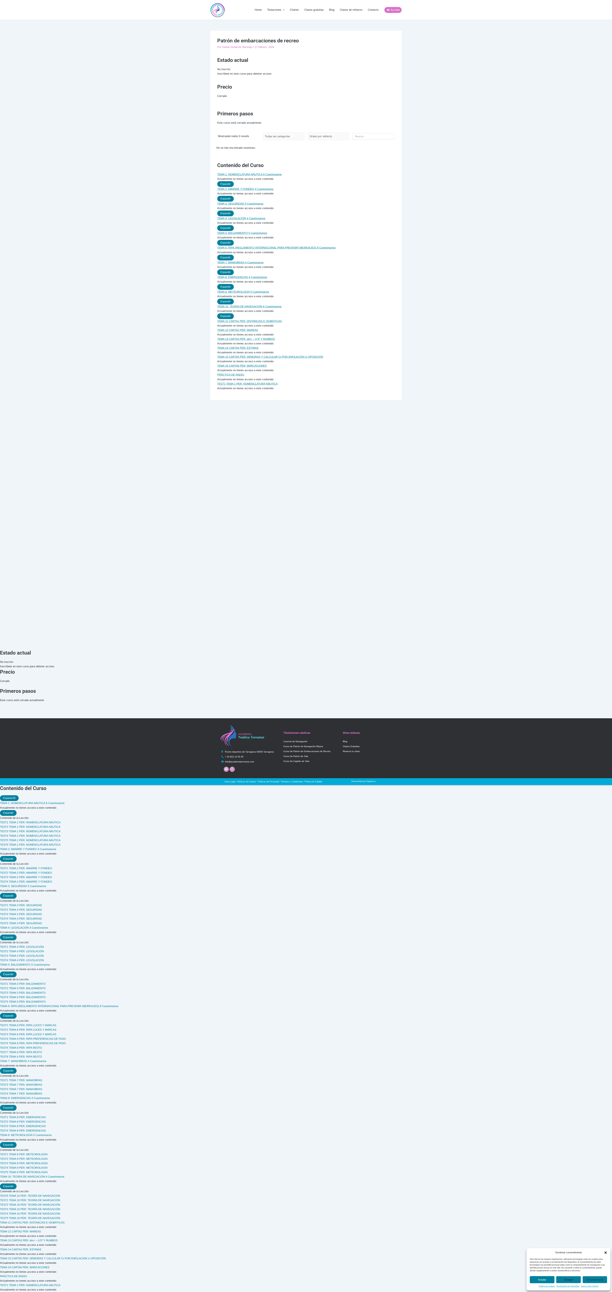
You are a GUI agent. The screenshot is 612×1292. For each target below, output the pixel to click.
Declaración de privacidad (568, 1286)
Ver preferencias (594, 1279)
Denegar (568, 1279)
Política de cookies (547, 1286)
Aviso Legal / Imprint (589, 1286)
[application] (282, 10)
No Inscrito (223, 69)
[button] (605, 1252)
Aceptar (542, 1279)
